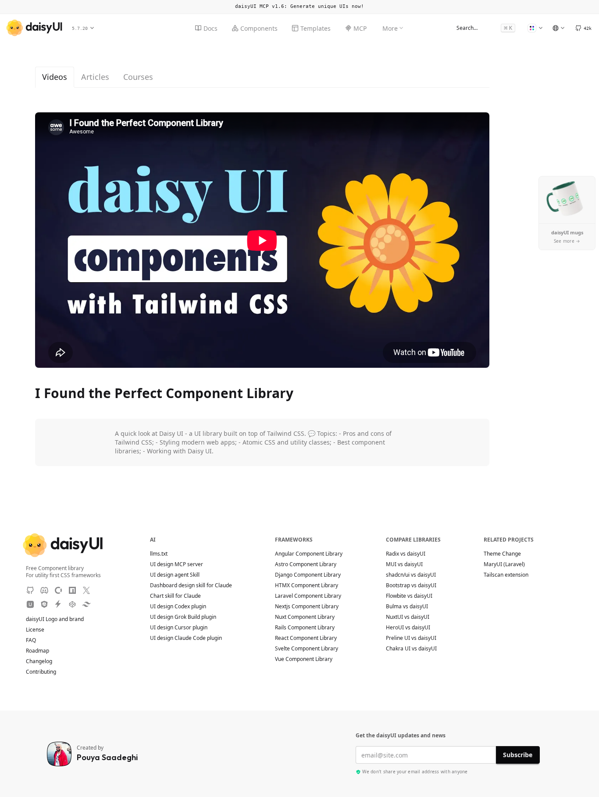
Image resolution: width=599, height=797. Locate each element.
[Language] (558, 28)
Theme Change (503, 553)
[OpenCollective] (58, 590)
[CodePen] (72, 604)
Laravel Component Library (308, 596)
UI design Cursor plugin (178, 627)
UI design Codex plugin (178, 606)
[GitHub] (30, 590)
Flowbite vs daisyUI (409, 596)
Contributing (41, 671)
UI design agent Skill (175, 574)
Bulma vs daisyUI (407, 606)
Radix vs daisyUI (405, 553)
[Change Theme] (535, 28)
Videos (54, 77)
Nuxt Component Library (305, 617)
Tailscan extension (507, 574)
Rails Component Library (305, 627)
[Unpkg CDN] (30, 604)
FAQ (31, 640)
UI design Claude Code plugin (186, 638)
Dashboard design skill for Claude (191, 585)
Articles (95, 77)
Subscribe (517, 754)
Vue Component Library (303, 659)
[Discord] (44, 590)
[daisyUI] (34, 28)
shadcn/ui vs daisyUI (411, 574)
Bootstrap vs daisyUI (411, 585)
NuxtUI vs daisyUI (407, 617)
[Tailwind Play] (86, 604)
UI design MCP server (176, 564)
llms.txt (159, 553)
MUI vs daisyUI (404, 564)
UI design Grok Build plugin (183, 617)
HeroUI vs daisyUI (408, 627)
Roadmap (37, 650)
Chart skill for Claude (175, 596)
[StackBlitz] (58, 604)
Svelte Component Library (306, 648)
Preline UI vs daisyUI (411, 638)
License (36, 629)
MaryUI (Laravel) (505, 564)
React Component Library (306, 638)
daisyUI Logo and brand (55, 619)
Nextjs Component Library (307, 606)
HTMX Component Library (306, 585)
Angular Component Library (308, 553)
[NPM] (72, 590)
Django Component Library (308, 574)
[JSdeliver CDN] (44, 604)
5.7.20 (81, 27)
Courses (138, 77)
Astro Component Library (305, 564)
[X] (86, 590)
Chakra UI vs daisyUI (411, 648)
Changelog (39, 661)
